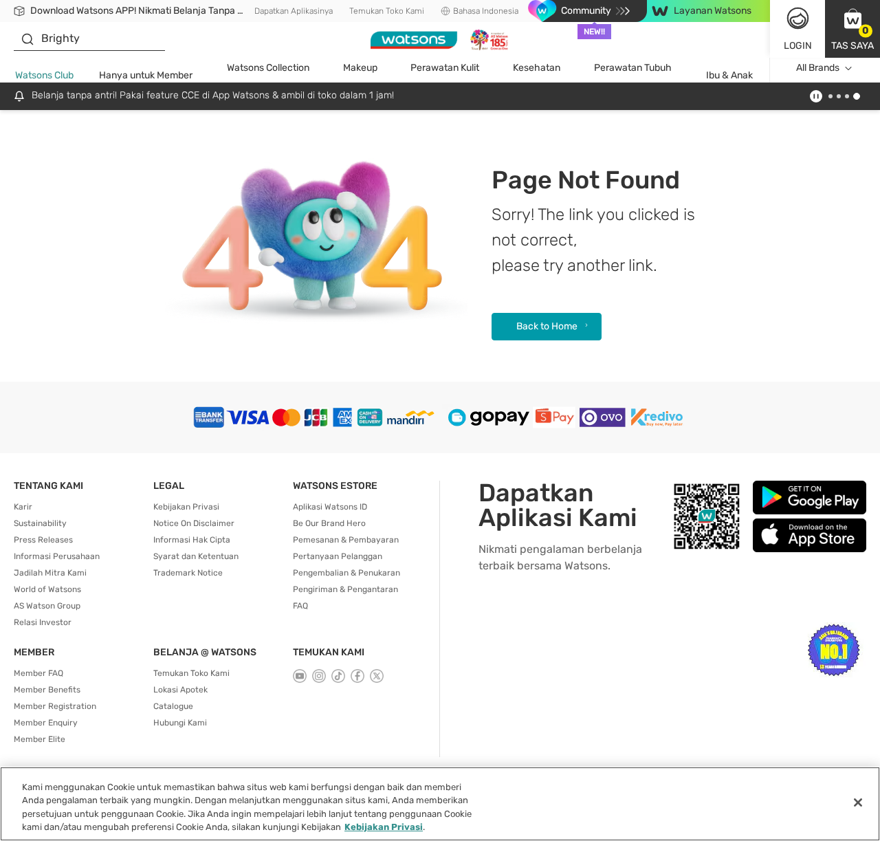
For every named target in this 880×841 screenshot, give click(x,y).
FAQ (300, 606)
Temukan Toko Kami (386, 11)
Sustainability (40, 523)
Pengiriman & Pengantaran (345, 589)
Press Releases (43, 540)
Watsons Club (44, 75)
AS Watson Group (47, 606)
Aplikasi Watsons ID (330, 507)
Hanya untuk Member (145, 75)
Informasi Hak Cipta (191, 540)
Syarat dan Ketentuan (196, 556)
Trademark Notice (188, 573)
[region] (440, 804)
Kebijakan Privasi (186, 507)
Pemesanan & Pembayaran (346, 540)
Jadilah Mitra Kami (50, 573)
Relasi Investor (43, 622)
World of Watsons (47, 589)
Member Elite (39, 739)
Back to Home (547, 326)
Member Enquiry (46, 723)
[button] (852, 29)
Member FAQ (38, 673)
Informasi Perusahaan (57, 556)
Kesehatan (536, 68)
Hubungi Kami (180, 723)
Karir (23, 507)
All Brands (817, 68)
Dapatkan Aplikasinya (293, 11)
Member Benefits (47, 690)
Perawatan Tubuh (633, 68)
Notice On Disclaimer (193, 523)
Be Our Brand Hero (329, 523)
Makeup (360, 68)
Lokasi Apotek (180, 690)
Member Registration (55, 706)
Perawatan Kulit (444, 68)
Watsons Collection (268, 68)
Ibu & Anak (729, 75)
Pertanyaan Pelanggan (337, 556)
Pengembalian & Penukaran (346, 573)
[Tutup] (858, 802)
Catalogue (173, 706)
